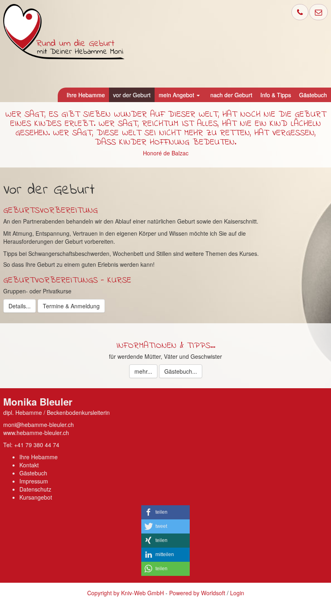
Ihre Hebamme (38, 457)
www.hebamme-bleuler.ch (36, 433)
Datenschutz (35, 489)
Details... (19, 306)
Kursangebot (35, 497)
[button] (165, 512)
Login (237, 593)
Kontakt (29, 465)
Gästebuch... (180, 371)
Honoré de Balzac (166, 153)
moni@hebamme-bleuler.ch (38, 425)
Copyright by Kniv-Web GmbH (125, 593)
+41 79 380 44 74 (36, 445)
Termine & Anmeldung (71, 306)
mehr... (143, 371)
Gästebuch (33, 473)
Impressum (33, 481)
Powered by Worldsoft (197, 593)
